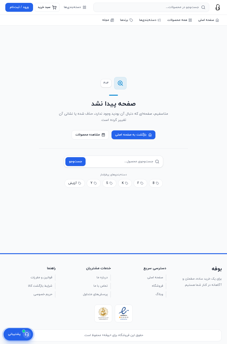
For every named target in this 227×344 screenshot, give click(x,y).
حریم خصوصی (42, 294)
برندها (124, 20)
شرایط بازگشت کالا (40, 286)
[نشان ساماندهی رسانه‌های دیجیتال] (103, 313)
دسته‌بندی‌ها (72, 7)
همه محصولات (177, 20)
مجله (105, 20)
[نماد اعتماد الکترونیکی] (124, 313)
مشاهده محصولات (87, 135)
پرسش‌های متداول (95, 294)
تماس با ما (101, 286)
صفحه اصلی (206, 20)
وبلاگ (159, 294)
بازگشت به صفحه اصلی (131, 135)
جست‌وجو (75, 161)
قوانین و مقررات (41, 277)
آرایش (72, 183)
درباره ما (102, 277)
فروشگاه (157, 286)
